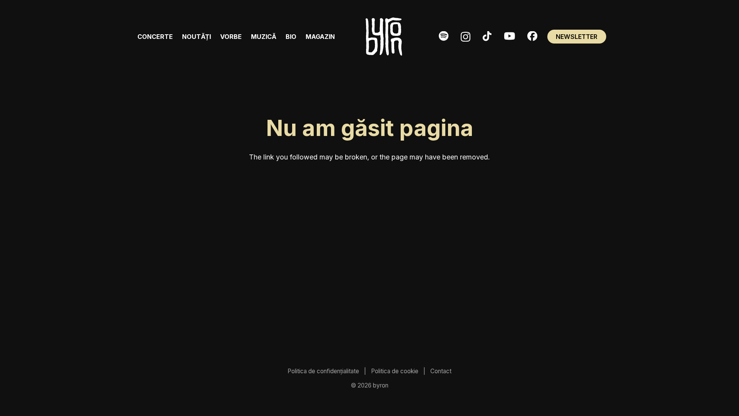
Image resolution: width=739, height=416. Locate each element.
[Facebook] (532, 36)
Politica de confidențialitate (323, 371)
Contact (440, 371)
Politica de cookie (394, 371)
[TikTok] (487, 36)
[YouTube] (509, 36)
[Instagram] (465, 36)
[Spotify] (443, 36)
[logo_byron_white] (384, 36)
